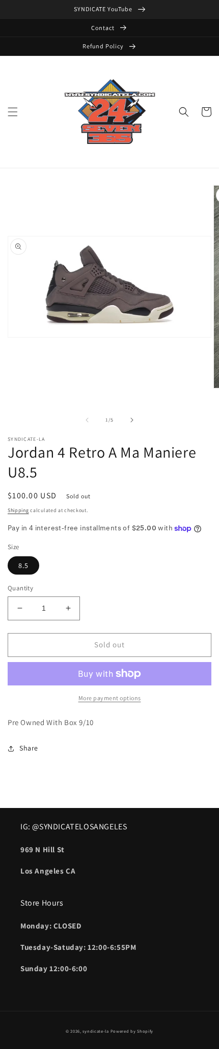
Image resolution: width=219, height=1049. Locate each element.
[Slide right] (132, 420)
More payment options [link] (109, 698)
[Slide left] (87, 420)
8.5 (23, 565)
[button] (13, 112)
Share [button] (28, 748)
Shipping (18, 510)
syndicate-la (95, 1031)
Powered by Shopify (132, 1031)
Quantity (20, 588)
